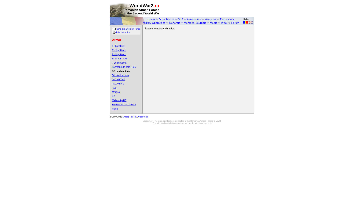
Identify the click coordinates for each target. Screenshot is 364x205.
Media (213, 22)
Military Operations (154, 22)
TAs (114, 88)
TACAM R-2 (118, 83)
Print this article (123, 32)
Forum (235, 22)
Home (151, 19)
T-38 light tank (119, 63)
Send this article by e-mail (128, 29)
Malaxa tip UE (119, 100)
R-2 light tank (119, 54)
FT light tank (118, 46)
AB (113, 96)
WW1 (224, 22)
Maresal (116, 92)
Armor (116, 40)
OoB (180, 19)
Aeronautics (194, 19)
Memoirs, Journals (195, 22)
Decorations (227, 19)
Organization (166, 19)
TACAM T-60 (118, 79)
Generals (174, 22)
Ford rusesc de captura (124, 104)
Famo (115, 108)
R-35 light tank (119, 58)
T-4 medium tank (120, 75)
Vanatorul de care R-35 (124, 67)
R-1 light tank (119, 50)
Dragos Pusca (129, 117)
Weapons (210, 19)
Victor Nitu (143, 117)
